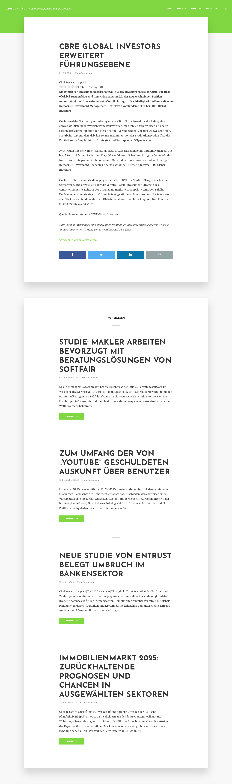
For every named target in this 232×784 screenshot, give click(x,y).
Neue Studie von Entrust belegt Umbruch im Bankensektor (115, 565)
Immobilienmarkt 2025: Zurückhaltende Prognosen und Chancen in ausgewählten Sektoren (114, 677)
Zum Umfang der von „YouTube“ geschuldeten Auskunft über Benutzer (114, 463)
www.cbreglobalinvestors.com (78, 240)
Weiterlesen (71, 416)
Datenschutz (213, 8)
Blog (169, 8)
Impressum (196, 8)
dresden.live (15, 8)
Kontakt (181, 8)
